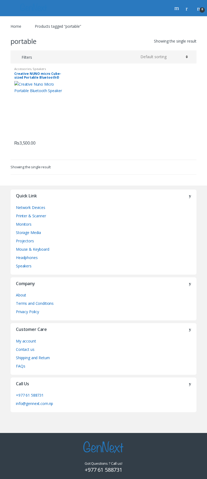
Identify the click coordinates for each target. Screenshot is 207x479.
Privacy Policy (27, 311)
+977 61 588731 (30, 395)
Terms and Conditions (35, 303)
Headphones (27, 257)
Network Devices (30, 207)
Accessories (22, 69)
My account (26, 341)
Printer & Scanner (31, 215)
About (21, 295)
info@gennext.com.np (34, 403)
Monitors (24, 224)
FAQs (20, 366)
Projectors (25, 240)
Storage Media (28, 232)
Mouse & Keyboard (32, 249)
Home (16, 26)
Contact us (25, 349)
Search (177, 8)
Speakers (39, 69)
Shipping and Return (33, 357)
